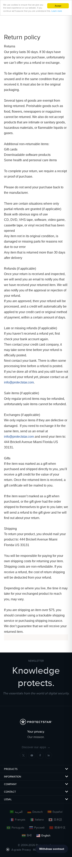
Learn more (56, 10)
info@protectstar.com (19, 382)
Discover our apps (36, 747)
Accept (58, 5)
